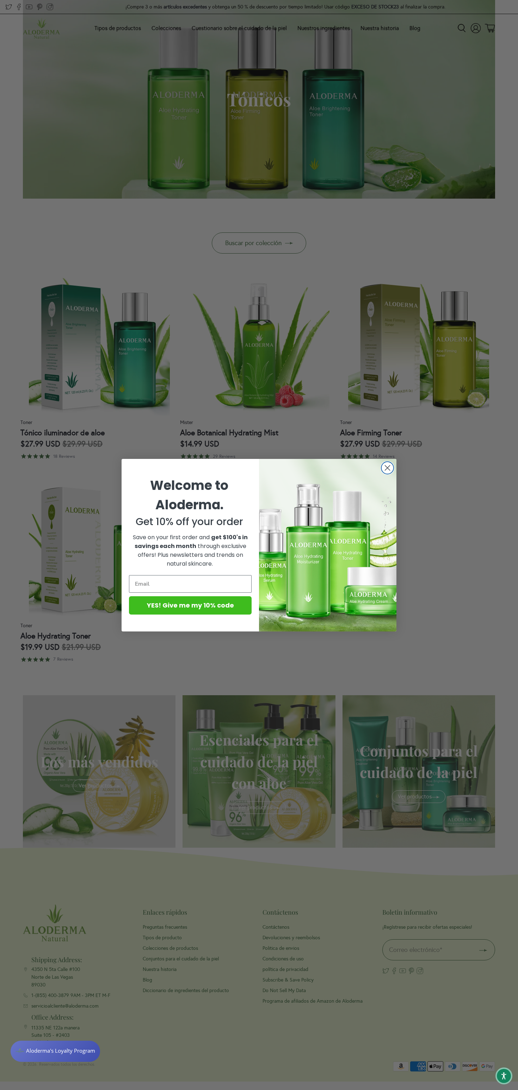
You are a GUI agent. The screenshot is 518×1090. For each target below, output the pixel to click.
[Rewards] (55, 1051)
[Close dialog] (387, 468)
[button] (503, 1075)
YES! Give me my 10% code (190, 605)
